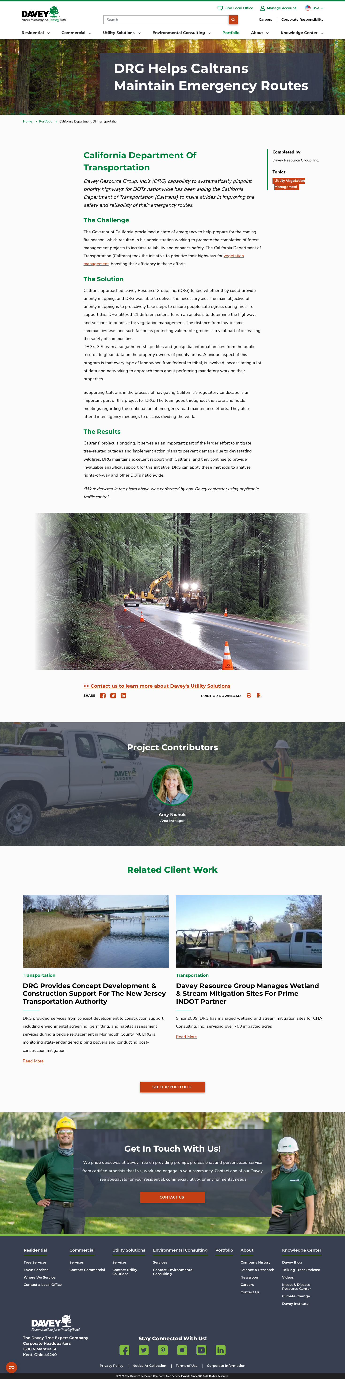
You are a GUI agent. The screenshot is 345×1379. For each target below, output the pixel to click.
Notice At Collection (149, 1366)
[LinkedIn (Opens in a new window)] (221, 1351)
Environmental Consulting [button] (179, 33)
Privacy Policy (111, 1366)
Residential (35, 1250)
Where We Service (39, 1277)
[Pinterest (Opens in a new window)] (163, 1351)
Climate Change (296, 1296)
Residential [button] (33, 33)
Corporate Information (226, 1366)
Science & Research (257, 1270)
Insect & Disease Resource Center (296, 1287)
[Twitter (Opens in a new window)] (144, 1351)
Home (27, 121)
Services (76, 1262)
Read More (33, 1061)
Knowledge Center (301, 1250)
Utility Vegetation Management (289, 183)
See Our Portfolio (172, 1087)
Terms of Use (187, 1366)
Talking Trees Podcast (301, 1270)
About (247, 1250)
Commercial (82, 1250)
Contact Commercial (87, 1270)
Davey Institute (295, 1304)
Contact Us (172, 1197)
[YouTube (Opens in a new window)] (201, 1351)
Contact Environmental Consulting (173, 1272)
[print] (246, 695)
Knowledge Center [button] (300, 33)
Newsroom (250, 1277)
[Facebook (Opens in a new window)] (124, 1351)
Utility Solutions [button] (119, 33)
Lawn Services (36, 1270)
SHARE (89, 695)
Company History (255, 1262)
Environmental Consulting (180, 1250)
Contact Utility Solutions (124, 1272)
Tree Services (35, 1262)
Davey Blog (292, 1262)
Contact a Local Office (43, 1285)
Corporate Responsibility (302, 19)
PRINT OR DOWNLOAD (221, 696)
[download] (256, 695)
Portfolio (230, 33)
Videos (288, 1277)
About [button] (257, 33)
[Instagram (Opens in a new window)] (182, 1351)
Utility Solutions (128, 1250)
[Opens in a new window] (101, 695)
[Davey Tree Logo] (55, 1323)
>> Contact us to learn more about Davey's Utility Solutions (157, 686)
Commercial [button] (74, 33)
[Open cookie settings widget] (11, 1367)
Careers (265, 19)
